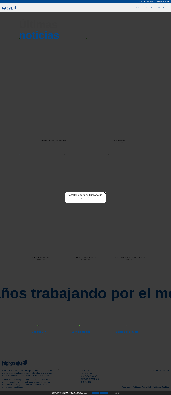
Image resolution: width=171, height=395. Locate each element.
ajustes (85, 393)
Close (105, 193)
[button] (133, 7)
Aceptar (96, 392)
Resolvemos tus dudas (146, 1)
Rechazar (104, 392)
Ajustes (112, 392)
